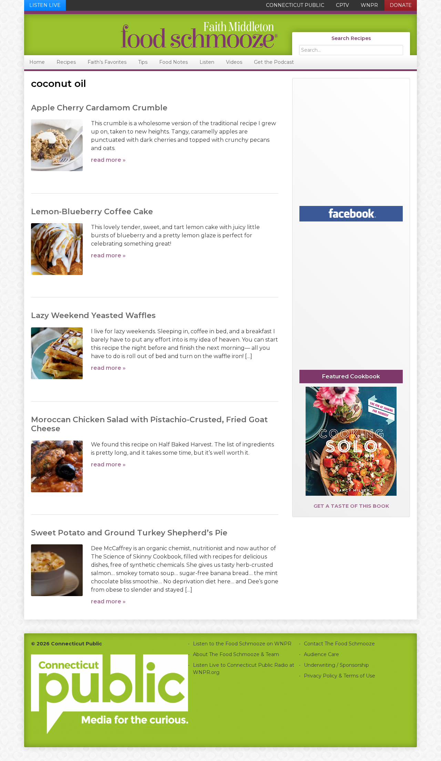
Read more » (108, 160)
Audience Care (321, 654)
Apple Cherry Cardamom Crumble (99, 107)
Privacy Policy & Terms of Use (339, 676)
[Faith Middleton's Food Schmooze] (151, 34)
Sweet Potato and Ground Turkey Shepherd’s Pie (129, 532)
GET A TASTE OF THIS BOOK (351, 506)
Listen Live (45, 5)
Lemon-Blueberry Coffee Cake (92, 211)
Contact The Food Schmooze (339, 644)
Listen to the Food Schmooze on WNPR (242, 644)
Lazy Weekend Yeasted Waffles (93, 315)
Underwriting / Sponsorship (336, 665)
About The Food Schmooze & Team (236, 654)
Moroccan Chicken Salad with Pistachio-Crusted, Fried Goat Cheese (149, 424)
